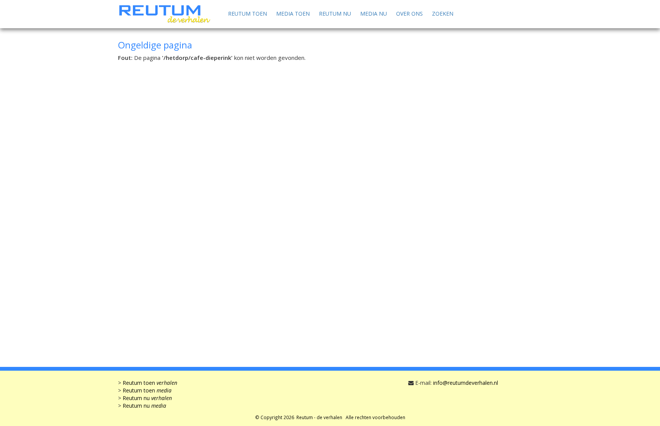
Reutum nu (335, 13)
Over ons (409, 13)
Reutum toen (247, 13)
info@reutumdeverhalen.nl (465, 382)
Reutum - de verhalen (319, 417)
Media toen (293, 13)
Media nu (373, 13)
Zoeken (442, 13)
